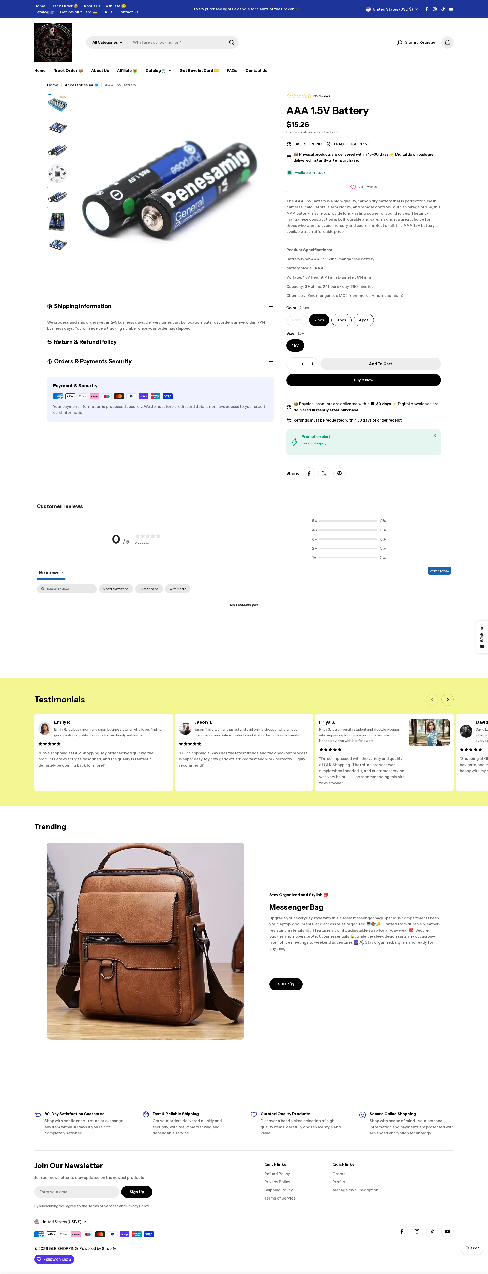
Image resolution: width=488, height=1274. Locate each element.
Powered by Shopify (97, 1248)
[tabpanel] (244, 622)
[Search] (231, 42)
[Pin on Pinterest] (339, 473)
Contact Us (128, 12)
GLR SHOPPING (63, 1248)
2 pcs (319, 320)
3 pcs (341, 320)
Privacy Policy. (137, 1206)
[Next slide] (447, 700)
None (299, 322)
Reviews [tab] (51, 572)
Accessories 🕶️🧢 (81, 85)
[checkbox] (177, 588)
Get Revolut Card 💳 (78, 12)
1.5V (295, 345)
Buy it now (363, 380)
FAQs (107, 12)
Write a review (439, 571)
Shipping (293, 132)
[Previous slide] (432, 700)
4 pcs (364, 320)
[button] (349, 521)
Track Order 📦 (64, 6)
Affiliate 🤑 (116, 6)
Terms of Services (103, 1206)
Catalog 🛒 (44, 12)
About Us (92, 6)
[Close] (435, 435)
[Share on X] (324, 473)
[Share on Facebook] (309, 473)
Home (39, 6)
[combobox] (162, 42)
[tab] (50, 828)
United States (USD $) (393, 9)
